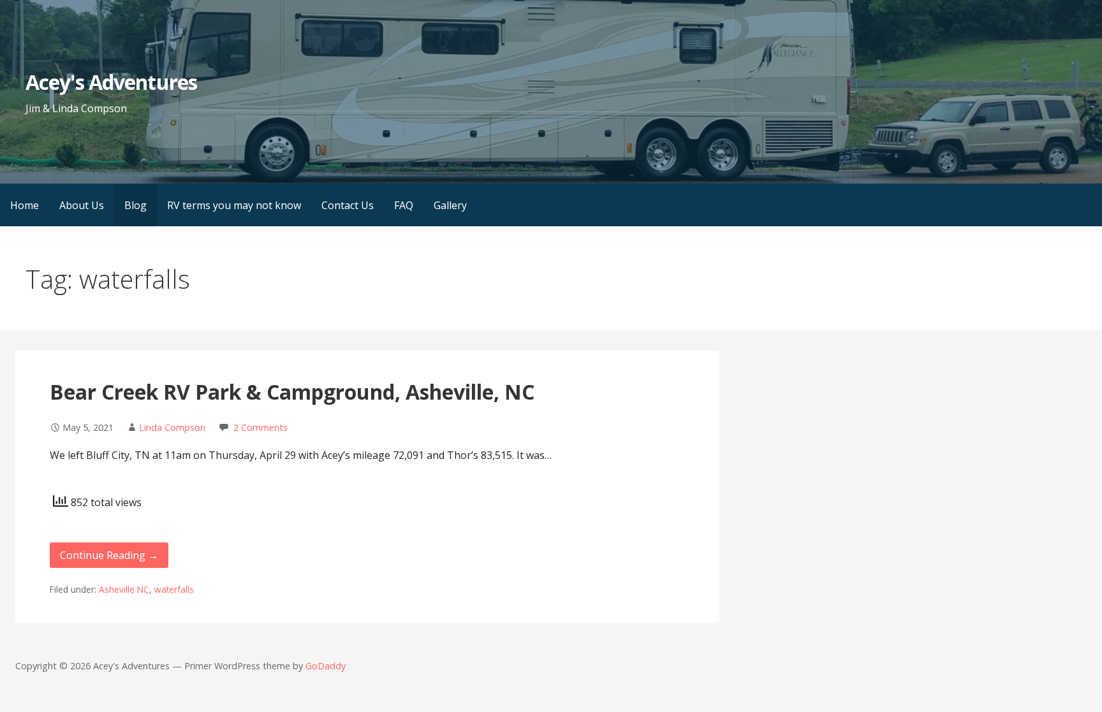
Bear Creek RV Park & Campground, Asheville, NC (292, 391)
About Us (81, 205)
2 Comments (260, 427)
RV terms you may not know (234, 205)
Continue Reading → (109, 555)
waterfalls (174, 589)
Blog (135, 205)
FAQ (403, 205)
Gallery (450, 205)
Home (24, 205)
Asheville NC (124, 589)
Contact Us (347, 205)
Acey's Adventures (111, 82)
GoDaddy (325, 666)
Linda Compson (172, 427)
